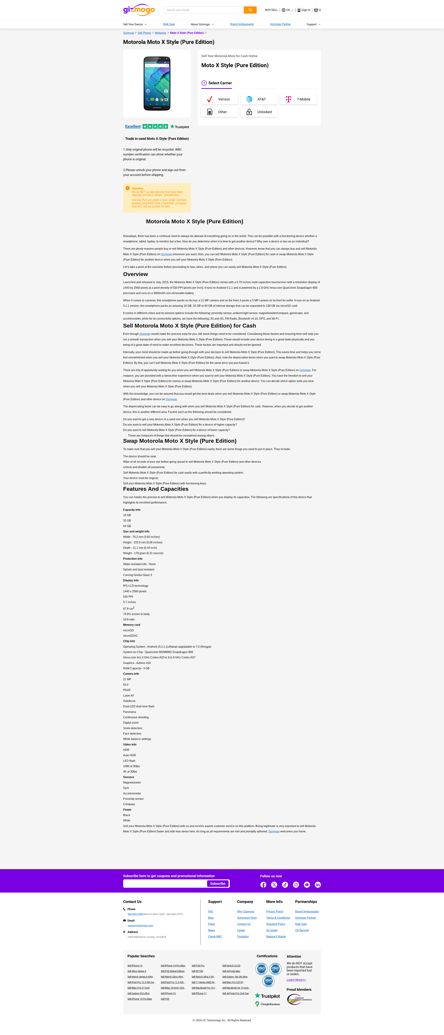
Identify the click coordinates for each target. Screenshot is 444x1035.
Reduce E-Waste (276, 936)
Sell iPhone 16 (168, 993)
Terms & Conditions (278, 917)
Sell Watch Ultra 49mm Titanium (173, 976)
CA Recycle (302, 930)
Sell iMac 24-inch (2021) (173, 987)
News (211, 930)
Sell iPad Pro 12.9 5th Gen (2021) (141, 982)
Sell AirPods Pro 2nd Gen (235, 993)
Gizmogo (128, 33)
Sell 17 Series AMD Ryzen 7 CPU (204, 982)
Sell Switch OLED (231, 965)
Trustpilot (243, 936)
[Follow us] (263, 884)
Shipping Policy (275, 924)
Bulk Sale (169, 24)
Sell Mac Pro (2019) (232, 982)
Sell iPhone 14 (134, 965)
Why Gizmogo (245, 911)
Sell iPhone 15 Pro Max (139, 999)
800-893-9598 (135, 914)
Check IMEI (215, 936)
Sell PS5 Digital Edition (173, 971)
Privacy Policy (274, 911)
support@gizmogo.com (140, 925)
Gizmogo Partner (280, 24)
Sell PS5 (165, 999)
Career (241, 930)
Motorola (161, 33)
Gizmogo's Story (247, 917)
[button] (287, 10)
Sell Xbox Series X (136, 971)
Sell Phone (144, 33)
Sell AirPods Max (231, 971)
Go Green (272, 930)
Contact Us (243, 924)
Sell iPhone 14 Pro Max (173, 965)
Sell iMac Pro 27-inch (138, 987)
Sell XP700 (197, 971)
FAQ (210, 911)
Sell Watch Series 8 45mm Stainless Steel (141, 976)
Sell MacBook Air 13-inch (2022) (236, 987)
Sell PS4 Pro (198, 965)
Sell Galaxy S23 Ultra (138, 993)
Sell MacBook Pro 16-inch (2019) (204, 987)
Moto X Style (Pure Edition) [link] (187, 33)
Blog (211, 917)
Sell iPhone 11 (199, 993)
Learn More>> (296, 980)
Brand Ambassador (242, 24)
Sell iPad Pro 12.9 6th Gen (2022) (173, 982)
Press (211, 924)
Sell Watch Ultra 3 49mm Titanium (204, 976)
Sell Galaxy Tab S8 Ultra (234, 976)
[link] (128, 33)
